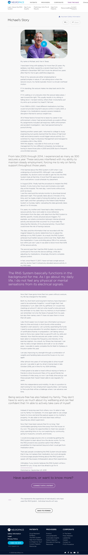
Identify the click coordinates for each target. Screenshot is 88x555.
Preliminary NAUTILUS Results (41, 8)
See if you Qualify (27, 8)
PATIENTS (33, 529)
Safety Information (14, 534)
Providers (45, 2)
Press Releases (68, 536)
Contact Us (66, 542)
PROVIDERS (51, 529)
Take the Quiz (73, 2)
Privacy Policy (13, 539)
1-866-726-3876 (15, 543)
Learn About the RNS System (15, 8)
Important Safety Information (70, 16)
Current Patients (74, 8)
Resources (64, 8)
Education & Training (53, 542)
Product (49, 533)
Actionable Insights (52, 538)
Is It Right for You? (35, 542)
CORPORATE (68, 529)
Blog (69, 8)
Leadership (66, 538)
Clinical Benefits (51, 536)
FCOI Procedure (68, 544)
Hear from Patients (54, 8)
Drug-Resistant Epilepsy (34, 534)
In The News (67, 533)
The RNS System (35, 537)
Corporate (58, 2)
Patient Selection (51, 540)
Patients (33, 2)
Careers (65, 540)
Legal (10, 536)
